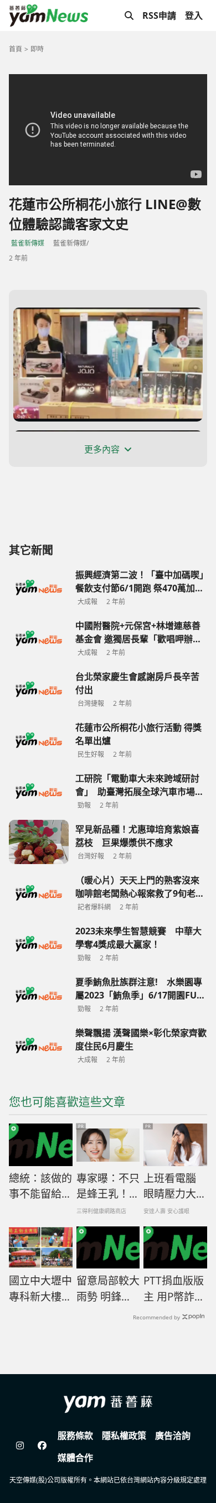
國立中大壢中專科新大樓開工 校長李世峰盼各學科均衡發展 (40, 1288)
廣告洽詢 (173, 1435)
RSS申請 (159, 15)
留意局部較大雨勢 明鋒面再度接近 (108, 1288)
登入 (194, 15)
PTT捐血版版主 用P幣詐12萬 (175, 1288)
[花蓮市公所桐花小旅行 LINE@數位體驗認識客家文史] (108, 365)
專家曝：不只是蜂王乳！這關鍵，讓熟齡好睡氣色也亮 (108, 1186)
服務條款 (75, 1435)
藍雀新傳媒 (27, 243)
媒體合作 (75, 1458)
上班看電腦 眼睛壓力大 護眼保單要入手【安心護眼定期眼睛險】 (175, 1186)
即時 (37, 49)
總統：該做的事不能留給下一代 (40, 1186)
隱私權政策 (124, 1435)
